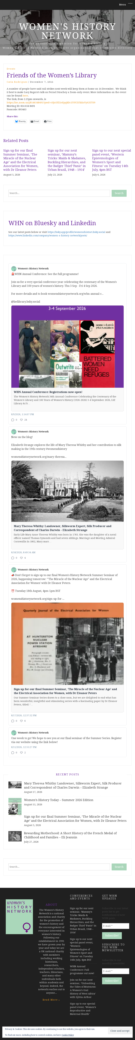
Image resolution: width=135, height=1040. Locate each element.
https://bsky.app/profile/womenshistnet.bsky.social (76, 232)
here (25, 95)
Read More (51, 999)
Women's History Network (67, 31)
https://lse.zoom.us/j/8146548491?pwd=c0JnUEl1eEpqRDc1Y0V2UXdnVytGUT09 (51, 102)
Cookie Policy (68, 1035)
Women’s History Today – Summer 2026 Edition (58, 800)
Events (11, 69)
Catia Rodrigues (17, 82)
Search (119, 193)
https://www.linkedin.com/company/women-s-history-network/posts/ (47, 235)
